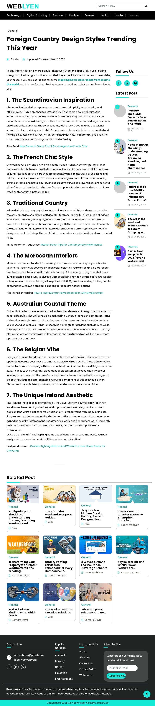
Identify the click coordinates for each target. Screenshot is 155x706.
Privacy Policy (87, 669)
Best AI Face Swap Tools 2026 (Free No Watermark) (136, 256)
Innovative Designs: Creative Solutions (59, 611)
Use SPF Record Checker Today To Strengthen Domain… (130, 516)
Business (58, 15)
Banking (59, 661)
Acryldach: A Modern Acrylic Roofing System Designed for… (92, 515)
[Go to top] (146, 694)
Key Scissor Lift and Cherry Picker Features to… (131, 564)
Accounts (60, 655)
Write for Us (86, 675)
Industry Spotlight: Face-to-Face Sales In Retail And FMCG (137, 117)
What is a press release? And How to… (93, 612)
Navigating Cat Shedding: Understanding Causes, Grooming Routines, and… (22, 517)
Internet (134, 15)
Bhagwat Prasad (130, 572)
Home (82, 651)
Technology (14, 15)
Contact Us (86, 663)
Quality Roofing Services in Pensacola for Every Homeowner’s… (59, 566)
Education (61, 673)
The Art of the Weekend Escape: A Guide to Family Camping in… (138, 225)
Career (59, 667)
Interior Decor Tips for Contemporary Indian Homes (71, 244)
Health (104, 15)
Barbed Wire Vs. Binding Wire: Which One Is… (22, 612)
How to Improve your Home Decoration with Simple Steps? (68, 293)
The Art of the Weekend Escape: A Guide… (58, 514)
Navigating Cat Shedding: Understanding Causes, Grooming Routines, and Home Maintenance (138, 156)
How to (118, 15)
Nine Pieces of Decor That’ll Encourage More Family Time (53, 146)
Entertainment (64, 679)
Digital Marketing (37, 15)
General (89, 15)
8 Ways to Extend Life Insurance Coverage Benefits (94, 564)
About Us (84, 657)
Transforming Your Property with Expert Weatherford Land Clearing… (23, 566)
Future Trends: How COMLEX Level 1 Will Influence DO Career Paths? (137, 193)
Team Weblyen (130, 525)
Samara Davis (20, 620)
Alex (16, 59)
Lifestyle (74, 15)
